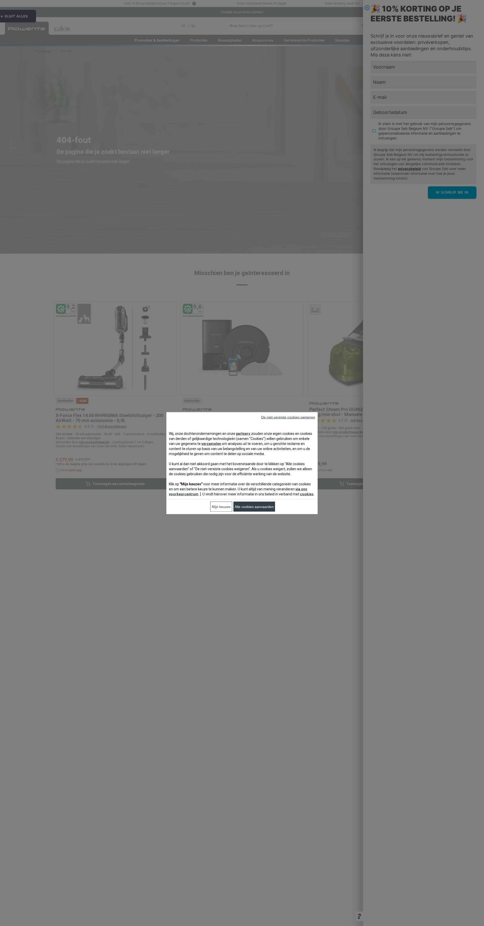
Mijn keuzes (221, 506)
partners (243, 433)
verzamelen (211, 443)
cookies (307, 494)
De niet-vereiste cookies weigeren (288, 417)
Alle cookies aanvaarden (254, 506)
